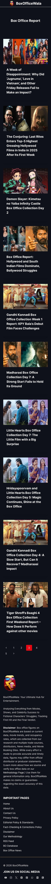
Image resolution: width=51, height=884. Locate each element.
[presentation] (25, 51)
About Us (8, 808)
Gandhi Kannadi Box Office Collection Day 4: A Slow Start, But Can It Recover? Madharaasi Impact (25, 559)
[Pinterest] (26, 877)
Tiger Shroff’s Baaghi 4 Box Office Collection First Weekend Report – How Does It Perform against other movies (24, 622)
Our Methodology (12, 836)
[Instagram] (11, 877)
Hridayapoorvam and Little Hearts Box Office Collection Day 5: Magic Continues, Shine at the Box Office (24, 497)
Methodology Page (13, 772)
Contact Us (9, 813)
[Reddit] (21, 877)
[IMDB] (37, 877)
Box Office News (12, 850)
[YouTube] (5, 877)
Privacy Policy (10, 817)
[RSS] (43, 877)
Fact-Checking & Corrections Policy (22, 827)
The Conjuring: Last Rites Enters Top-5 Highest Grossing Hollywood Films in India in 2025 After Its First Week (25, 146)
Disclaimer (9, 831)
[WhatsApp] (32, 877)
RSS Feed (8, 841)
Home (6, 803)
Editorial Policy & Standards (18, 822)
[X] (16, 877)
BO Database (10, 845)
